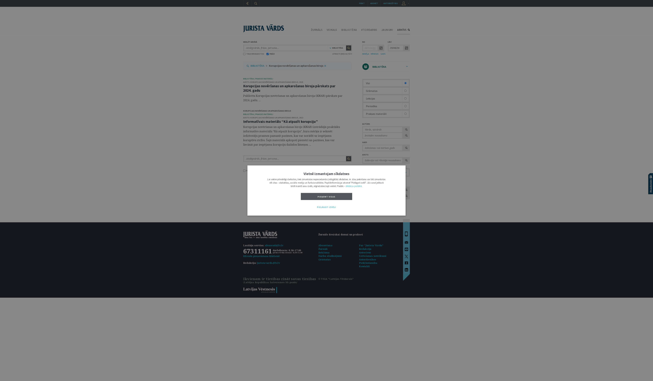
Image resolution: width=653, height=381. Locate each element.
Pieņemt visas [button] (327, 196)
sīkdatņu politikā (354, 186)
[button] (326, 207)
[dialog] (326, 190)
